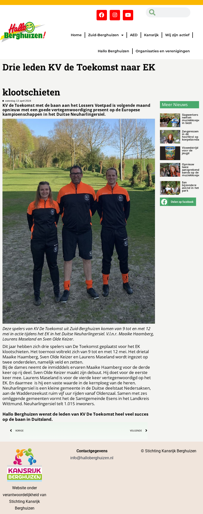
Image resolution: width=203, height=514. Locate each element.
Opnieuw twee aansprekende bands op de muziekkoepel (191, 169)
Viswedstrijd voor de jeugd (190, 150)
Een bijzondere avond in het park (190, 186)
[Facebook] (102, 15)
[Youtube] (128, 15)
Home (76, 35)
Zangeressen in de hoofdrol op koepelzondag (191, 135)
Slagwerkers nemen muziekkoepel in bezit (191, 119)
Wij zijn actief (177, 35)
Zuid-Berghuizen (103, 35)
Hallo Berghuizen (113, 51)
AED (134, 35)
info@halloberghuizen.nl (91, 458)
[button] (178, 202)
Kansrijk (151, 35)
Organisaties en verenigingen (163, 51)
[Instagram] (115, 15)
